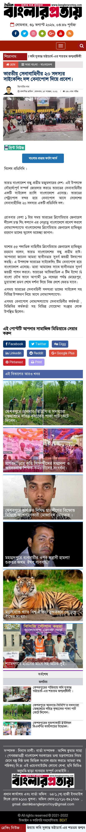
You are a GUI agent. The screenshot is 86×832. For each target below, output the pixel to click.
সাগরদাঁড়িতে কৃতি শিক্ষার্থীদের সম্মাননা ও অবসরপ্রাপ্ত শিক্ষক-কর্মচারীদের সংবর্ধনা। (37, 466)
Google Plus (65, 353)
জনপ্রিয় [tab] (43, 682)
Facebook (15, 344)
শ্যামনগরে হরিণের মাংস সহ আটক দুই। (36, 663)
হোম (12, 64)
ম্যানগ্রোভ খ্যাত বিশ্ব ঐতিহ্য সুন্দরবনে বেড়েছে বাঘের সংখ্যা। (40, 614)
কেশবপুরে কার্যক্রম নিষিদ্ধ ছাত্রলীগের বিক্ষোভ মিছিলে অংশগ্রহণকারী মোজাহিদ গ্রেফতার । (40, 513)
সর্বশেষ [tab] (43, 674)
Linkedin (15, 353)
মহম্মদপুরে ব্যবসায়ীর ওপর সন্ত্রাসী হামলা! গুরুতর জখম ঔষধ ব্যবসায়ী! (37, 560)
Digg (62, 344)
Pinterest (16, 362)
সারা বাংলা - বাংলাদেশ (38, 64)
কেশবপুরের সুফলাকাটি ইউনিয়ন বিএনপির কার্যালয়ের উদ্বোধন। (52, 725)
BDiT (63, 820)
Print (38, 362)
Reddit (38, 353)
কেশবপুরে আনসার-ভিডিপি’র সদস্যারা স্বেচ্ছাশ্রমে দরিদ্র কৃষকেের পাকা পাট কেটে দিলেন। (37, 416)
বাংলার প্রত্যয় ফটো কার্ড (43, 158)
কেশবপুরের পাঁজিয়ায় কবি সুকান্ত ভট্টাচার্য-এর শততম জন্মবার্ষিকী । (53, 689)
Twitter (40, 344)
